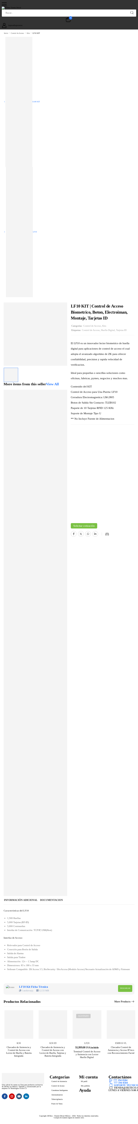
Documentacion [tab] (51, 900)
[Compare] (107, 534)
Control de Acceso (17, 33)
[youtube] (19, 1096)
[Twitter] (81, 534)
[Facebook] (74, 534)
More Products (122, 1001)
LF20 (86, 1043)
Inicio (6, 33)
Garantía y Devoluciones (97, 1098)
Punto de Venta (56, 1104)
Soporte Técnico (126, 1085)
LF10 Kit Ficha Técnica (33, 986)
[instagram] (12, 1096)
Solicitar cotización (84, 525)
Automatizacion (57, 1095)
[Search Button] (132, 12)
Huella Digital (108, 330)
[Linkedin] (95, 534)
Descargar (125, 988)
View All (52, 384)
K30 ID (52, 1043)
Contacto (86, 1093)
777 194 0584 (120, 1080)
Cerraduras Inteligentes (59, 1090)
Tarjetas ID (121, 330)
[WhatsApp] (88, 534)
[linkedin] (26, 1096)
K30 (19, 1043)
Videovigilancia (57, 1099)
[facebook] (5, 1096)
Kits (28, 33)
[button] (67, 4)
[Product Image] (35, 334)
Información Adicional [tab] (21, 900)
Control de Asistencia (59, 1081)
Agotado (83, 1016)
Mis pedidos (85, 1086)
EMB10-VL (121, 1043)
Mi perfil (84, 1081)
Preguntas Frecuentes (95, 1096)
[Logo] (68, 8)
